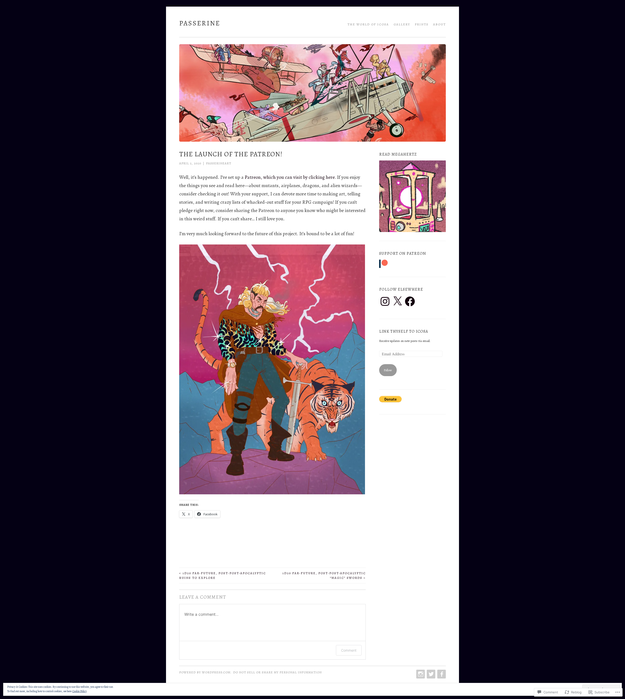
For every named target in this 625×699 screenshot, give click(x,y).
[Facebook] (410, 301)
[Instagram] (385, 301)
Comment (348, 650)
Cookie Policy (79, 691)
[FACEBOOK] (441, 674)
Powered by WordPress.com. (205, 672)
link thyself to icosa (403, 331)
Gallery (402, 24)
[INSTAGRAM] (420, 674)
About (439, 24)
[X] (397, 301)
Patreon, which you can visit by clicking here (289, 177)
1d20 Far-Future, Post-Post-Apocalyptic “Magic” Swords (324, 575)
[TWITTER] (430, 674)
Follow (388, 370)
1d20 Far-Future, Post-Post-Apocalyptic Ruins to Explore (222, 575)
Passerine (199, 23)
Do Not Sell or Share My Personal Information (277, 672)
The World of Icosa (368, 24)
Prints (421, 24)
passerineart (218, 163)
